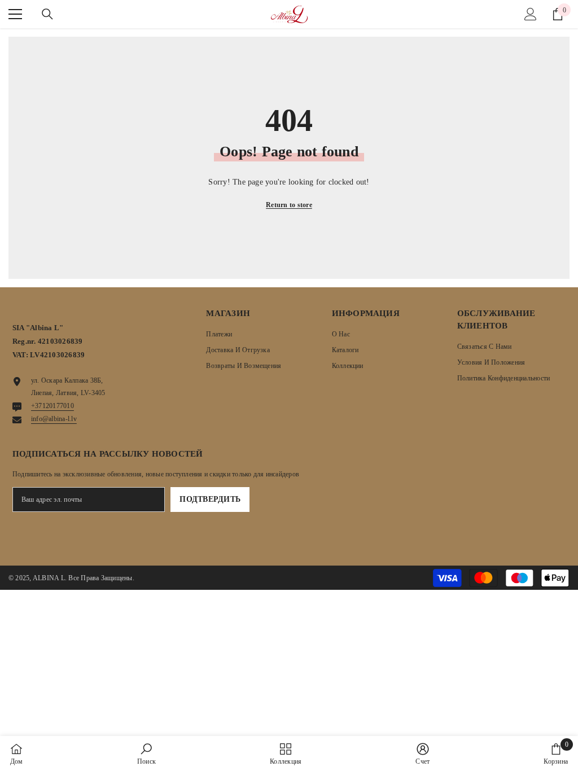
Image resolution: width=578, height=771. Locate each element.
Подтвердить (209, 499)
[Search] (47, 14)
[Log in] (530, 14)
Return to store (289, 205)
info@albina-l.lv (54, 419)
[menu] (15, 14)
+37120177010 (52, 406)
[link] (146, 753)
